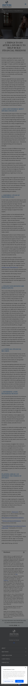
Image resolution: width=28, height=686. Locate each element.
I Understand (19, 681)
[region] (14, 675)
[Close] (25, 667)
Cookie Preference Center (8, 681)
